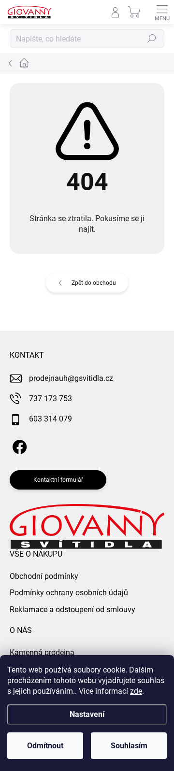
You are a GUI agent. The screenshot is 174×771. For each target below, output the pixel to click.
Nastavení (87, 714)
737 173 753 (50, 398)
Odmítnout (45, 745)
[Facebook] (18, 445)
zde (136, 691)
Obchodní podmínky (44, 576)
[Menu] (162, 12)
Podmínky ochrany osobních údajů (69, 592)
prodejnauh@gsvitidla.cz (71, 378)
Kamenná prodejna (42, 652)
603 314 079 (50, 418)
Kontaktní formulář (58, 480)
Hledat (151, 38)
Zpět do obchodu (94, 283)
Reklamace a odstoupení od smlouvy (72, 609)
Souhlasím (129, 745)
